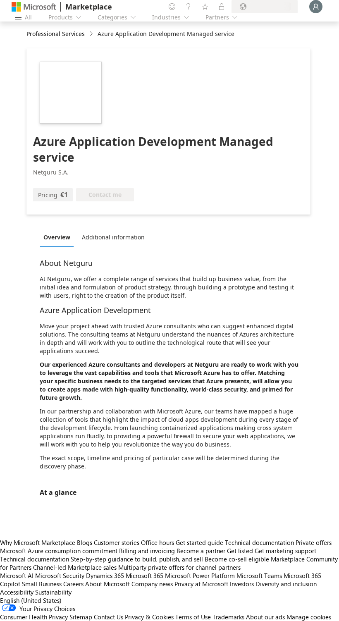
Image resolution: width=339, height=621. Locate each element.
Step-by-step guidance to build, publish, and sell (137, 559)
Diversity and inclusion (286, 584)
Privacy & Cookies (149, 617)
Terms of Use (193, 617)
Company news (152, 584)
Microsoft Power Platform (200, 575)
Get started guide (199, 542)
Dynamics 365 (105, 575)
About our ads (265, 617)
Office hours (157, 542)
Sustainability (53, 592)
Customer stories (116, 542)
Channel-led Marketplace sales (75, 567)
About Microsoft (107, 584)
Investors (242, 584)
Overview (56, 237)
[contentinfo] (92, 34)
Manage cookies (308, 617)
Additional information (113, 237)
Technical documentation (259, 542)
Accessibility (16, 592)
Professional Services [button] (55, 34)
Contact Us (108, 617)
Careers (73, 584)
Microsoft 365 (144, 575)
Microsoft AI (16, 575)
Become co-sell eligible (237, 559)
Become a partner (201, 551)
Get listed (240, 551)
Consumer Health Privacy (34, 617)
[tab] (59, 237)
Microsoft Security (59, 575)
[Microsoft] (34, 7)
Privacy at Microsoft (201, 584)
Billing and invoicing (147, 551)
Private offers (314, 542)
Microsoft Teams (259, 575)
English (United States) (31, 600)
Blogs (84, 542)
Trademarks (228, 617)
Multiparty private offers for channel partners (179, 567)
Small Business (42, 584)
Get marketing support (285, 551)
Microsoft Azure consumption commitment (59, 551)
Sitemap (80, 617)
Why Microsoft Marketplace (37, 542)
